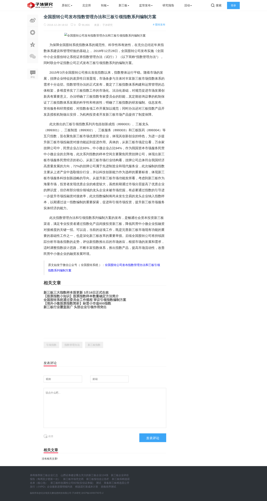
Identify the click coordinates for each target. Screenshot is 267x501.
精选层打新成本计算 (86, 486)
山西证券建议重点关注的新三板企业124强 (84, 475)
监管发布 (145, 5)
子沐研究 (107, 24)
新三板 (123, 5)
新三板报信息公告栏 (97, 479)
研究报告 (168, 5)
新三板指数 (94, 344)
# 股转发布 (159, 24)
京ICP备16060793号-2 (92, 493)
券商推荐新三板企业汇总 (44, 475)
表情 (50, 436)
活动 (187, 5)
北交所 (86, 5)
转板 (104, 5)
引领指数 (51, 344)
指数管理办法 (72, 344)
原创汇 (66, 5)
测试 (98, 482)
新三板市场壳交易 (73, 479)
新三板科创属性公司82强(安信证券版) (71, 482)
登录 (233, 5)
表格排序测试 (108, 486)
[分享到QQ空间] (32, 48)
